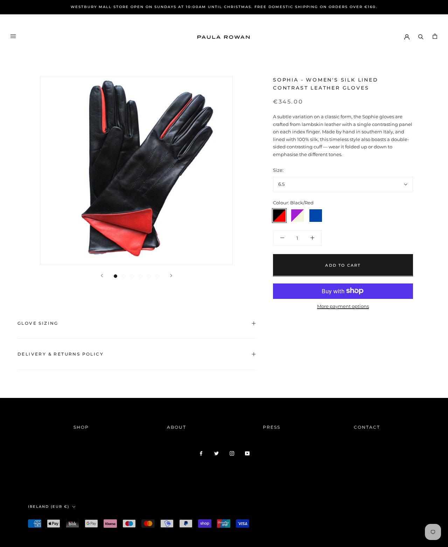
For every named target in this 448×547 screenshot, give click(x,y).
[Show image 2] (124, 276)
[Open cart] (435, 36)
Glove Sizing (38, 323)
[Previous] (102, 275)
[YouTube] (247, 453)
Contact (367, 427)
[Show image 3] (132, 276)
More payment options (343, 306)
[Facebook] (201, 453)
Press (271, 427)
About (176, 427)
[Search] (421, 36)
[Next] (171, 275)
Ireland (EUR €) (48, 506)
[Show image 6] (157, 276)
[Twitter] (216, 453)
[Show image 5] (149, 276)
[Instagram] (232, 453)
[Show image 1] (115, 276)
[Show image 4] (140, 276)
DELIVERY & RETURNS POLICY (61, 354)
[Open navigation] (13, 36)
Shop (81, 427)
